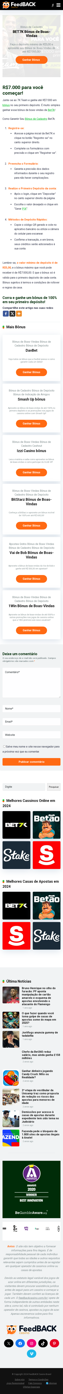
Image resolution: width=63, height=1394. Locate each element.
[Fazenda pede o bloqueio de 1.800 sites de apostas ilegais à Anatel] (11, 1145)
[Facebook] (6, 314)
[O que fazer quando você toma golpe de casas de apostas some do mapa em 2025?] (11, 1027)
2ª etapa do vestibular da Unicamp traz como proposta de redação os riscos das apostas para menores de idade (40, 1097)
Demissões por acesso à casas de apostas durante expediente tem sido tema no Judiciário (40, 1116)
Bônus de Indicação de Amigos (31, 394)
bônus (6, 105)
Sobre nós (20, 1379)
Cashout (37, 445)
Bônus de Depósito (37, 345)
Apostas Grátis (18, 544)
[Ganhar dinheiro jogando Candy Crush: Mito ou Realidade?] (11, 1085)
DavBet (31, 350)
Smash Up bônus (31, 399)
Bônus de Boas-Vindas (25, 341)
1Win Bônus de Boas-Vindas (32, 606)
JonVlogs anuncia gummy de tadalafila (40, 1034)
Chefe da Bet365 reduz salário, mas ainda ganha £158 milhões (41, 1055)
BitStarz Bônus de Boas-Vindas (31, 501)
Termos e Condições (38, 1379)
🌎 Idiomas (51, 1383)
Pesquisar (54, 787)
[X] (12, 314)
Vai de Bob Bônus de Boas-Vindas (32, 555)
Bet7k (51, 110)
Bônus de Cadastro (31, 27)
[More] (19, 314)
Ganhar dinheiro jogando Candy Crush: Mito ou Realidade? (37, 1074)
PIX (24, 208)
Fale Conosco (35, 1383)
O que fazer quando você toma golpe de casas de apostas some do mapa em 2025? (39, 1018)
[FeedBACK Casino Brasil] (19, 4)
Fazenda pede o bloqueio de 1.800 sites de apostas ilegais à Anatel (40, 1134)
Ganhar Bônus (31, 59)
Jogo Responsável (15, 1383)
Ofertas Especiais (31, 1387)
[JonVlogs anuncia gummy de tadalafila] (11, 1046)
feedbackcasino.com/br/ (33, 1297)
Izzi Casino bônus (31, 451)
